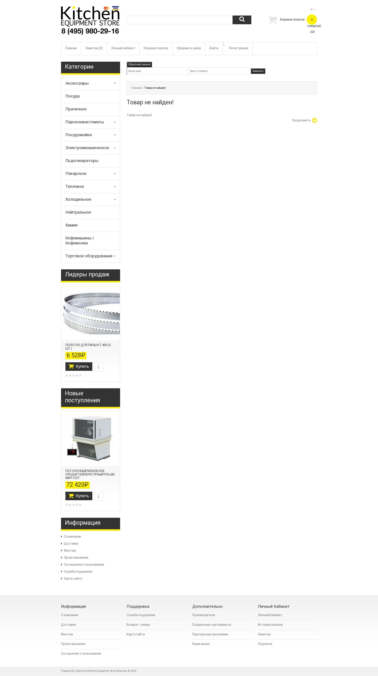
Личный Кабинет (270, 615)
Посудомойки (78, 134)
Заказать (258, 71)
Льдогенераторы (81, 160)
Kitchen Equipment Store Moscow (107, 671)
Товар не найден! (155, 87)
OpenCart (81, 671)
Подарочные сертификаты (211, 624)
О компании (72, 536)
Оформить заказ (189, 48)
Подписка (265, 644)
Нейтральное (78, 212)
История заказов (270, 624)
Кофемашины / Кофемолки (79, 240)
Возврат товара (138, 624)
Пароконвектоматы (84, 121)
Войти (214, 48)
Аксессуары (77, 83)
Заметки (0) (94, 48)
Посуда (72, 96)
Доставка (71, 543)
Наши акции (201, 644)
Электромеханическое (87, 147)
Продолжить (301, 120)
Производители (203, 615)
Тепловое (74, 186)
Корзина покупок (156, 48)
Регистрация (238, 48)
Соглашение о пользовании (84, 564)
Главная (71, 48)
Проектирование (76, 557)
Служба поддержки (78, 571)
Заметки (264, 634)
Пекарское (75, 173)
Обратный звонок (139, 64)
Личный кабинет (123, 48)
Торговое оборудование (88, 255)
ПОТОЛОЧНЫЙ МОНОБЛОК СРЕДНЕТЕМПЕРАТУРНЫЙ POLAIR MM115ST (90, 474)
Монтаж (70, 550)
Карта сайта (73, 578)
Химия (71, 225)
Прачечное (75, 109)
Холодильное (78, 199)
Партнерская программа (210, 634)
